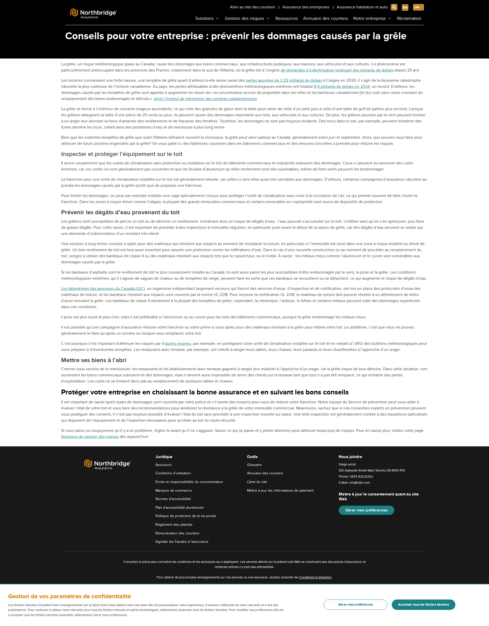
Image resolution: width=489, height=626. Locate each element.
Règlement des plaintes (174, 524)
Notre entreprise (369, 18)
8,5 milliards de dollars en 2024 (342, 86)
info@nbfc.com (359, 483)
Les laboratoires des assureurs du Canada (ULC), (103, 288)
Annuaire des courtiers (325, 18)
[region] (244, 605)
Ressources (286, 18)
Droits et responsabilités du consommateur (189, 482)
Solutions (204, 18)
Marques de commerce (173, 490)
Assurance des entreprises (305, 7)
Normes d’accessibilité (173, 499)
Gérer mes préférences (366, 510)
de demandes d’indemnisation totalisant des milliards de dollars (337, 70)
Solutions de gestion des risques (90, 436)
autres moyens (178, 343)
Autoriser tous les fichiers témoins (423, 605)
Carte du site (257, 482)
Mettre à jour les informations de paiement (280, 490)
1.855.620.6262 (361, 477)
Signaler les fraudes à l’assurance (181, 541)
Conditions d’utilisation (173, 473)
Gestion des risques (244, 18)
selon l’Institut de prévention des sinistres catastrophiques (205, 98)
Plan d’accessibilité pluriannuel (179, 507)
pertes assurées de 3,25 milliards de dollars (284, 80)
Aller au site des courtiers (252, 7)
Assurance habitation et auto (362, 7)
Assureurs (163, 465)
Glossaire (254, 465)
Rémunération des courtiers (177, 533)
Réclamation (409, 18)
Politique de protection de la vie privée (185, 516)
